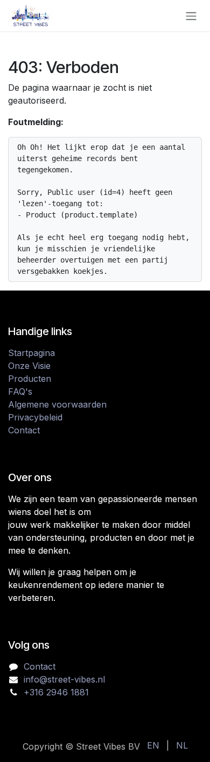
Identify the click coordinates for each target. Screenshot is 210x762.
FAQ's (20, 391)
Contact (24, 430)
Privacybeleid (35, 417)
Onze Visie (29, 365)
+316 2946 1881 (56, 692)
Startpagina (31, 352)
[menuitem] (153, 745)
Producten (29, 378)
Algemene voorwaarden (57, 404)
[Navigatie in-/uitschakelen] (191, 15)
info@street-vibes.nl (64, 679)
